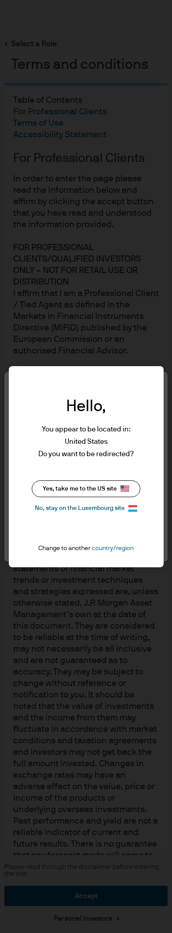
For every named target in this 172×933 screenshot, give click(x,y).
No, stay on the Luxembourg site (80, 508)
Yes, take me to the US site (80, 489)
